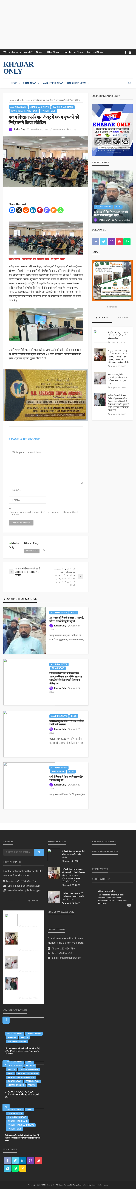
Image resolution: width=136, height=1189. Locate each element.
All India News (18, 107)
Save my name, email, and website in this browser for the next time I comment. (44, 513)
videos (31, 1085)
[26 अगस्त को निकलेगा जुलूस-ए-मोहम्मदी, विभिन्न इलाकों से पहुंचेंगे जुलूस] (24, 630)
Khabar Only (19, 129)
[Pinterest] (40, 210)
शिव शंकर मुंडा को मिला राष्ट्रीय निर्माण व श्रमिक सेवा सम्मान (66, 722)
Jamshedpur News (73, 52)
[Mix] (53, 210)
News (39, 52)
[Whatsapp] (60, 210)
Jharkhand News (94, 52)
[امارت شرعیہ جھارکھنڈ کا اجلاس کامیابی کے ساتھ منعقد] (102, 336)
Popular (103, 317)
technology (32, 1081)
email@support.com (70, 958)
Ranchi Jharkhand (63, 107)
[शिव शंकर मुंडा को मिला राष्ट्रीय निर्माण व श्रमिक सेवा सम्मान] (29, 734)
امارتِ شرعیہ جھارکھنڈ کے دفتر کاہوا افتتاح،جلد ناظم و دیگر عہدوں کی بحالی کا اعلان (22, 1094)
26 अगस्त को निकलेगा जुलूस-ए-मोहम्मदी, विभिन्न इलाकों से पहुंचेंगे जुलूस (66, 619)
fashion (12, 1038)
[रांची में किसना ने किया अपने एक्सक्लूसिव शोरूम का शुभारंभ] (29, 785)
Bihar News (53, 52)
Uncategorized (16, 1085)
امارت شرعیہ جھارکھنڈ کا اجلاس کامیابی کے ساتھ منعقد (118, 335)
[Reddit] (26, 210)
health (24, 1038)
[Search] (130, 83)
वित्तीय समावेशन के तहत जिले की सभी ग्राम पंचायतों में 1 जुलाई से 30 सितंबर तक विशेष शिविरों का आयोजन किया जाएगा (22, 1138)
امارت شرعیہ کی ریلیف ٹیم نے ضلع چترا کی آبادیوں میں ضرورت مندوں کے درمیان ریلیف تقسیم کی (22, 1050)
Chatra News (34, 1034)
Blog (73, 613)
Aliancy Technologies (29, 890)
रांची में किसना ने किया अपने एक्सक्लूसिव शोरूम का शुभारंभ (66, 778)
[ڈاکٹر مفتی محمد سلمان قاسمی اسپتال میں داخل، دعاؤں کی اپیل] (100, 378)
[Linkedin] (33, 210)
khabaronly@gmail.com (27, 886)
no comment (59, 129)
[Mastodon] (47, 210)
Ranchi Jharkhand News (24, 111)
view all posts (31, 551)
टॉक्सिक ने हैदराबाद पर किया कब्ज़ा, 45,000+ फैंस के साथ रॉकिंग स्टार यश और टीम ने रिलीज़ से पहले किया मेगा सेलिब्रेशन (65, 678)
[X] (19, 210)
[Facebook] (12, 210)
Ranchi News (48, 111)
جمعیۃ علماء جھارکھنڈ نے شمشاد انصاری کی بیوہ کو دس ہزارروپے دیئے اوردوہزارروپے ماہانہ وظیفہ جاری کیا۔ (118, 356)
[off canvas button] (5, 83)
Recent (124, 317)
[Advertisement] (68, 24)
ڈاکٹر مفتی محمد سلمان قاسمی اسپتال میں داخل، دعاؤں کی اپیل (117, 378)
